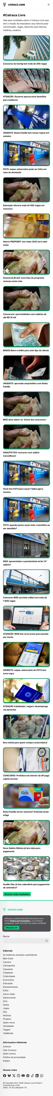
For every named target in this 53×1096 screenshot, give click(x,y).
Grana (6, 1004)
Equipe (6, 1060)
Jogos (6, 1008)
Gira (5, 1001)
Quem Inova (9, 1022)
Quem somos (9, 1053)
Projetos (7, 1019)
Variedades (8, 1026)
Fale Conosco (9, 1050)
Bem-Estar (8, 958)
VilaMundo (8, 1033)
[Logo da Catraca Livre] (14, 4)
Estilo (5, 990)
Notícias (7, 1015)
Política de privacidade (14, 1057)
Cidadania (8, 972)
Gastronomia (9, 997)
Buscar (6, 936)
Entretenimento (10, 987)
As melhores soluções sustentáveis (20, 955)
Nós (5, 1012)
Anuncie (7, 1046)
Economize (8, 980)
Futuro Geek (9, 994)
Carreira (7, 962)
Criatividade (9, 976)
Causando (8, 969)
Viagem (6, 1029)
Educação (8, 983)
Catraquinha (9, 965)
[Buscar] (46, 940)
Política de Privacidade (20, 921)
